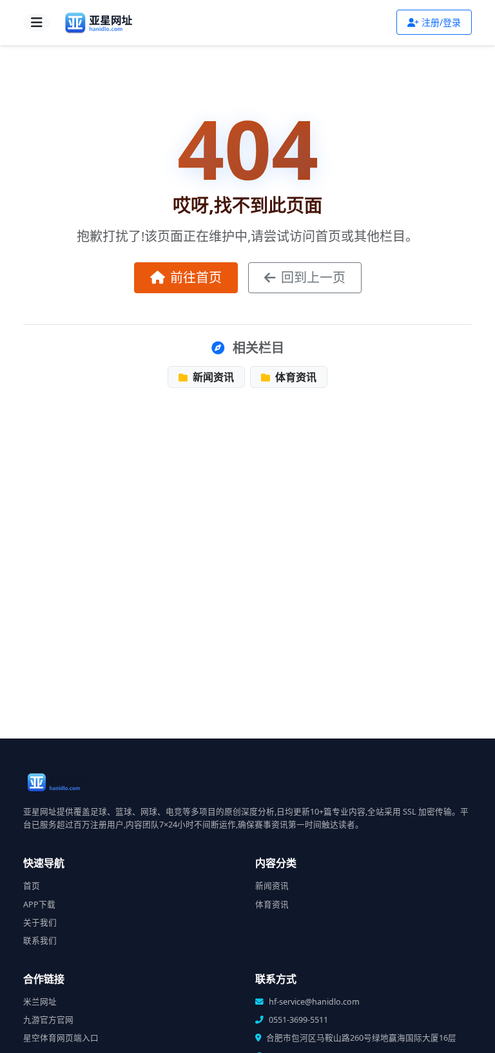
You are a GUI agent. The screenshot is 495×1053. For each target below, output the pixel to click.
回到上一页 (313, 277)
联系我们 (40, 940)
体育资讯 (294, 377)
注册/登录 (441, 22)
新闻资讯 (212, 377)
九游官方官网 (48, 1019)
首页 (31, 885)
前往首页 (196, 277)
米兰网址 (40, 1001)
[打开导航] (36, 23)
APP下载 (39, 904)
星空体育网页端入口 (61, 1037)
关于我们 (40, 922)
